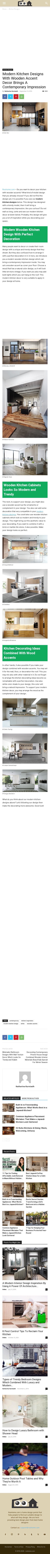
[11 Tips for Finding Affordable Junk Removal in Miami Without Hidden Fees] (13, 1164)
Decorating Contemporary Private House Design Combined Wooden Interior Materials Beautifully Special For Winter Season (36, 1057)
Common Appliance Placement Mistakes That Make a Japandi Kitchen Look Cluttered (30, 1119)
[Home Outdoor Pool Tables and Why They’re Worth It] (25, 1459)
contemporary (14, 1021)
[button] (4, 3)
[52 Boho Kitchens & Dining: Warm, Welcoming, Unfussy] (8, 1131)
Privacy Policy (30, 1547)
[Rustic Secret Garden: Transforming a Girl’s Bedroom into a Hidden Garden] (37, 1189)
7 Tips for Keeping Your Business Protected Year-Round (36, 1230)
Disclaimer (8, 1547)
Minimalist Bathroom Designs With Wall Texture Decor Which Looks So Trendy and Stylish (12, 1056)
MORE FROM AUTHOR (30, 1098)
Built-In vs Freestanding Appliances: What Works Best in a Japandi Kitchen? (31, 1108)
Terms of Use (18, 1547)
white (22, 1023)
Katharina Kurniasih (11, 91)
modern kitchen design (11, 1023)
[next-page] (7, 1139)
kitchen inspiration (27, 1021)
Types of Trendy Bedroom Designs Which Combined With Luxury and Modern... (21, 1382)
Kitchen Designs (14, 9)
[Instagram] (11, 1534)
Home (4, 9)
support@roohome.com (29, 1527)
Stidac (4, 1289)
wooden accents (32, 1023)
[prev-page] (3, 1139)
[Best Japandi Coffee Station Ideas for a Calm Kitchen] (37, 1164)
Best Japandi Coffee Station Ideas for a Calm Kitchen (35, 1175)
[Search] (46, 3)
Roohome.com (8, 189)
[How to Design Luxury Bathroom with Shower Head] (25, 1411)
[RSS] (25, 1534)
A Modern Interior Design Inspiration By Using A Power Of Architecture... (24, 1285)
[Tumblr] (31, 1534)
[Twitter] (10, 96)
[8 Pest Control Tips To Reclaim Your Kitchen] (25, 1312)
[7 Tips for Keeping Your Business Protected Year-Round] (37, 1218)
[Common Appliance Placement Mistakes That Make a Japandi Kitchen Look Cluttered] (8, 1119)
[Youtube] (44, 1534)
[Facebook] (4, 96)
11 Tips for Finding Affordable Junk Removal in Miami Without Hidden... (12, 1175)
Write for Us (41, 1547)
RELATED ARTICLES (11, 1098)
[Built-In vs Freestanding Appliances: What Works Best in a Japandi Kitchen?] (8, 1107)
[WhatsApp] (21, 96)
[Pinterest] (16, 96)
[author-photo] (25, 1083)
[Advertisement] (25, 43)
